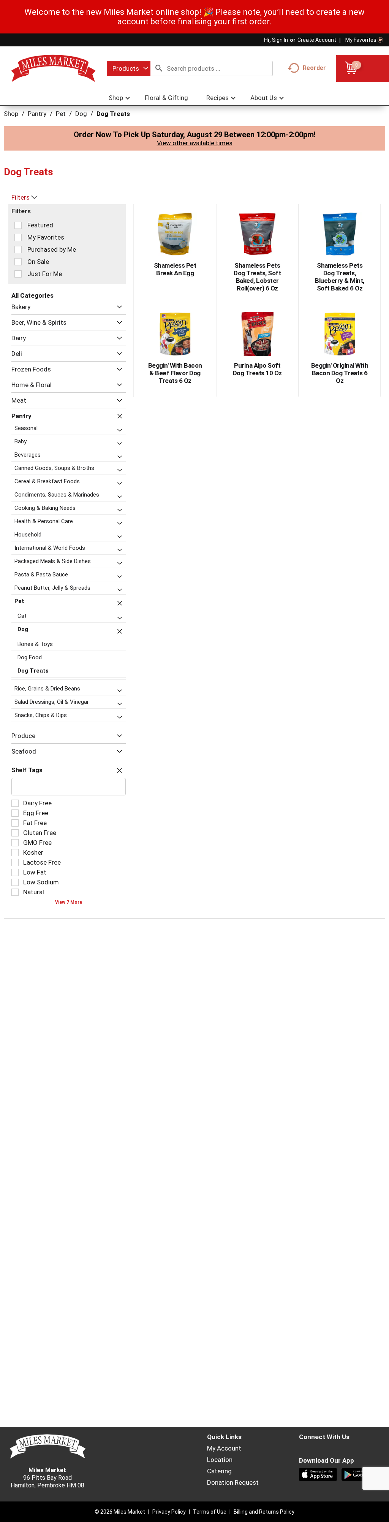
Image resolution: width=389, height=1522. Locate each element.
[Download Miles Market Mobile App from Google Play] (361, 1476)
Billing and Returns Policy (264, 1512)
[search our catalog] (158, 68)
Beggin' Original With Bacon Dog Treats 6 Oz (339, 373)
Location (219, 1459)
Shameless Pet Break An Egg (175, 269)
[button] (117, 307)
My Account (224, 1448)
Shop (11, 113)
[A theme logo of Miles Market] (53, 68)
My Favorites (360, 40)
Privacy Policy (169, 1512)
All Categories (32, 295)
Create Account (316, 40)
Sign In (280, 40)
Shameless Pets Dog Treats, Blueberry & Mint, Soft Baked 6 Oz (339, 277)
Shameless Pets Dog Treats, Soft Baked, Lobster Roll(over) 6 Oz (257, 277)
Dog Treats (113, 113)
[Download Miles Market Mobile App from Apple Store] (319, 1476)
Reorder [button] (314, 67)
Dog (81, 113)
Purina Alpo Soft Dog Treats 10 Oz (257, 369)
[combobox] (128, 68)
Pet (61, 113)
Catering (219, 1471)
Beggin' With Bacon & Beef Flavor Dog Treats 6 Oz (175, 373)
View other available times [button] (194, 143)
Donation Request (233, 1482)
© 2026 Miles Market (120, 1512)
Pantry (37, 113)
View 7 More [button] (68, 902)
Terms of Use (209, 1512)
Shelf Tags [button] (27, 770)
